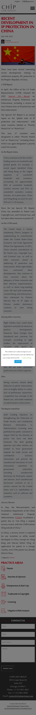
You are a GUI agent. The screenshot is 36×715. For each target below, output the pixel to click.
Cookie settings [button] (26, 358)
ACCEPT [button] (18, 361)
